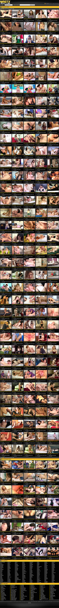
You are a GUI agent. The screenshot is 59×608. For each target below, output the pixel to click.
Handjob (24, 580)
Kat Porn (22, 593)
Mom (31, 579)
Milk (30, 578)
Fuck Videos (42, 591)
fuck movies (22, 592)
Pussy (38, 581)
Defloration (17, 575)
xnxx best (2, 589)
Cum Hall (22, 594)
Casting (9, 579)
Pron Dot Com (3, 597)
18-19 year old (16, 45)
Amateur (2, 565)
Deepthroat (17, 574)
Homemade (24, 582)
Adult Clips (52, 591)
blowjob (29, 57)
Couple (17, 567)
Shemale (46, 572)
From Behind (24, 571)
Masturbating (32, 575)
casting (20, 20)
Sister (46, 574)
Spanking (46, 581)
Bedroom (2, 580)
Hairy (23, 579)
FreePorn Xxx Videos (24, 596)
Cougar (17, 566)
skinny (8, 169)
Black (9, 565)
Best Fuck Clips (13, 592)
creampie (9, 132)
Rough (46, 566)
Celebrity (9, 580)
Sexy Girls (32, 585)
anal (3, 107)
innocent (22, 20)
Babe (1, 574)
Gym (23, 578)
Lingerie (31, 572)
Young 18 (32, 594)
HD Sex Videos (13, 585)
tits (22, 107)
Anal (1, 568)
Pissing (39, 575)
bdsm (43, 533)
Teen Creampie (43, 596)
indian (14, 508)
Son (45, 580)
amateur (3, 20)
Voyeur (53, 579)
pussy (22, 132)
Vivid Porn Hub (23, 589)
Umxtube (2, 596)
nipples (17, 169)
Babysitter (2, 575)
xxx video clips (33, 589)
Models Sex (52, 592)
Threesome (54, 572)
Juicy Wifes (42, 594)
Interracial (31, 564)
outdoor (21, 45)
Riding (46, 564)
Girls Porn (32, 593)
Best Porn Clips (13, 595)
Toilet (53, 574)
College (17, 564)
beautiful (17, 430)
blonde (56, 82)
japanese (28, 45)
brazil (22, 405)
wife (15, 430)
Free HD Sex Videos (14, 589)
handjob (28, 82)
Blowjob (9, 567)
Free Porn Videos (3, 595)
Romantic (46, 565)
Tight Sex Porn (52, 585)
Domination (17, 578)
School (46, 568)
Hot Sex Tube (3, 585)
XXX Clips (42, 589)
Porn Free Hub (43, 585)
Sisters (46, 575)
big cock (51, 45)
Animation (2, 569)
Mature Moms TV (52, 596)
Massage (31, 574)
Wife (53, 581)
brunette (45, 45)
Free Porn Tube (13, 593)
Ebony (16, 581)
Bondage (9, 568)
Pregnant (39, 578)
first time (18, 20)
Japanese (31, 566)
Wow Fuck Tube (13, 594)
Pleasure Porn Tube (24, 590)
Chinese (9, 582)
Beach (2, 578)
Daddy (16, 572)
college (51, 393)
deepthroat (45, 107)
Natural (31, 581)
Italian (31, 565)
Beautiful (2, 579)
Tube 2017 (42, 593)
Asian (1, 571)
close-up (56, 132)
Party (38, 571)
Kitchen (31, 567)
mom (26, 107)
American (2, 567)
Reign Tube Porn (43, 595)
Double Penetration (18, 579)
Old (38, 565)
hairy (33, 45)
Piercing (39, 574)
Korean (31, 568)
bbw (50, 508)
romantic (9, 20)
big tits (5, 20)
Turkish (53, 575)
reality (17, 132)
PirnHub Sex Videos (53, 589)
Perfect (39, 573)
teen (14, 20)
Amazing (2, 566)
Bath (1, 576)
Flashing (24, 568)
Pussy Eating (39, 582)
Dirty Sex (42, 592)
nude (17, 455)
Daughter (17, 573)
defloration (40, 20)
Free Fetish (22, 595)
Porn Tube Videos (13, 591)
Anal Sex (22, 591)
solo (31, 20)
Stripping (54, 564)
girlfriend (52, 20)
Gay (23, 574)
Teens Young (3, 590)
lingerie (19, 169)
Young (53, 582)
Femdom (24, 564)
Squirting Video (52, 595)
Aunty (1, 573)
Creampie (17, 568)
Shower (46, 573)
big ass (27, 256)
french (53, 144)
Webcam (54, 580)
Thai (53, 571)
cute (30, 231)
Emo (16, 582)
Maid (31, 573)
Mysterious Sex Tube (34, 592)
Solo (45, 579)
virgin (6, 20)
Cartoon (9, 578)
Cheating (9, 581)
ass (42, 430)
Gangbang (24, 573)
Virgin (53, 578)
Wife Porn (32, 590)
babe (53, 57)
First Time (24, 566)
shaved (54, 483)
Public (38, 579)
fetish (20, 318)
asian (29, 132)
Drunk (16, 580)
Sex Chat (51, 594)
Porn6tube (22, 585)
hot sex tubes (33, 591)
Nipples (31, 582)
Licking (31, 571)
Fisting (24, 567)
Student (54, 565)
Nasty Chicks (42, 590)
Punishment (39, 580)
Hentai (24, 581)
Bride (9, 571)
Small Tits (46, 578)
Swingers (54, 567)
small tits (33, 20)
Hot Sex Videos (13, 590)
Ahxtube (2, 591)
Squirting (46, 582)
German (24, 575)
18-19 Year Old (3, 562)
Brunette (9, 574)
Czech (16, 571)
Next (13, 8)
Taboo (53, 568)
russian (50, 20)
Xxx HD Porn (3, 593)
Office (38, 564)
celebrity (29, 107)
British (9, 572)
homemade (6, 132)
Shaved (46, 571)
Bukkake (9, 575)
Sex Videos (32, 596)
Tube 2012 (32, 595)
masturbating (53, 169)
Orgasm (39, 567)
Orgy (38, 568)
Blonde (9, 566)
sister (39, 508)
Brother (9, 573)
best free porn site (53, 590)
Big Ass (2, 581)
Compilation (17, 565)
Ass (1, 572)
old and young (28, 368)
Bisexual (9, 564)
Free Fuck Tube (3, 594)
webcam (6, 82)
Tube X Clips (3, 592)
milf (27, 107)
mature (21, 508)
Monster (31, 580)
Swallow (54, 566)
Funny (24, 572)
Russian (46, 567)
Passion (39, 572)
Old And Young (40, 566)
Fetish (24, 565)
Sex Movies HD (52, 593)
